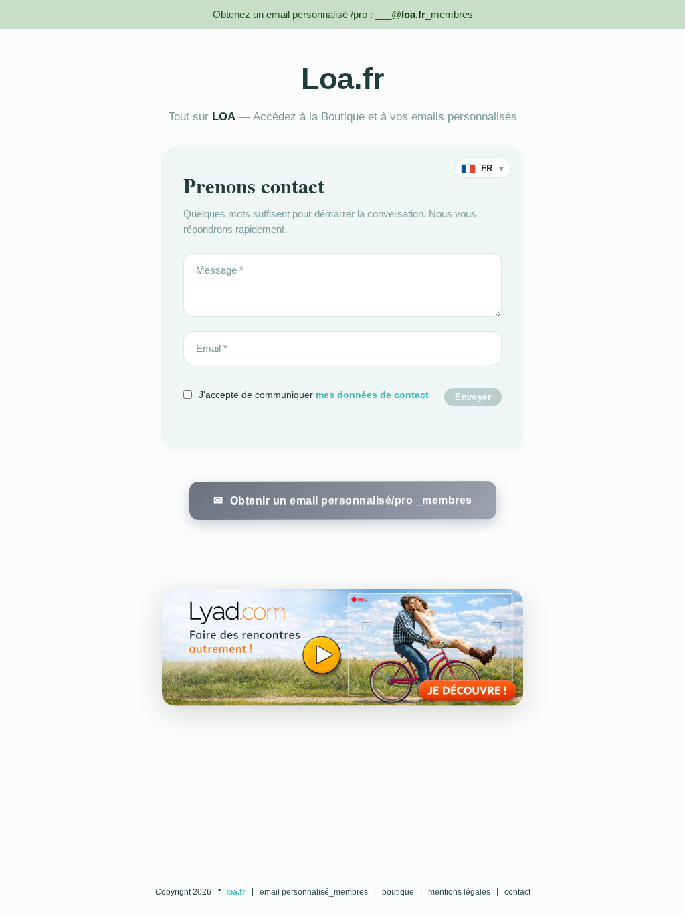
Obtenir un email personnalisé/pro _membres (350, 498)
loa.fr (236, 891)
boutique (398, 891)
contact (517, 891)
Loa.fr (343, 78)
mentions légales (459, 891)
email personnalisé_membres (314, 891)
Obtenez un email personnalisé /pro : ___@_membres (343, 14)
